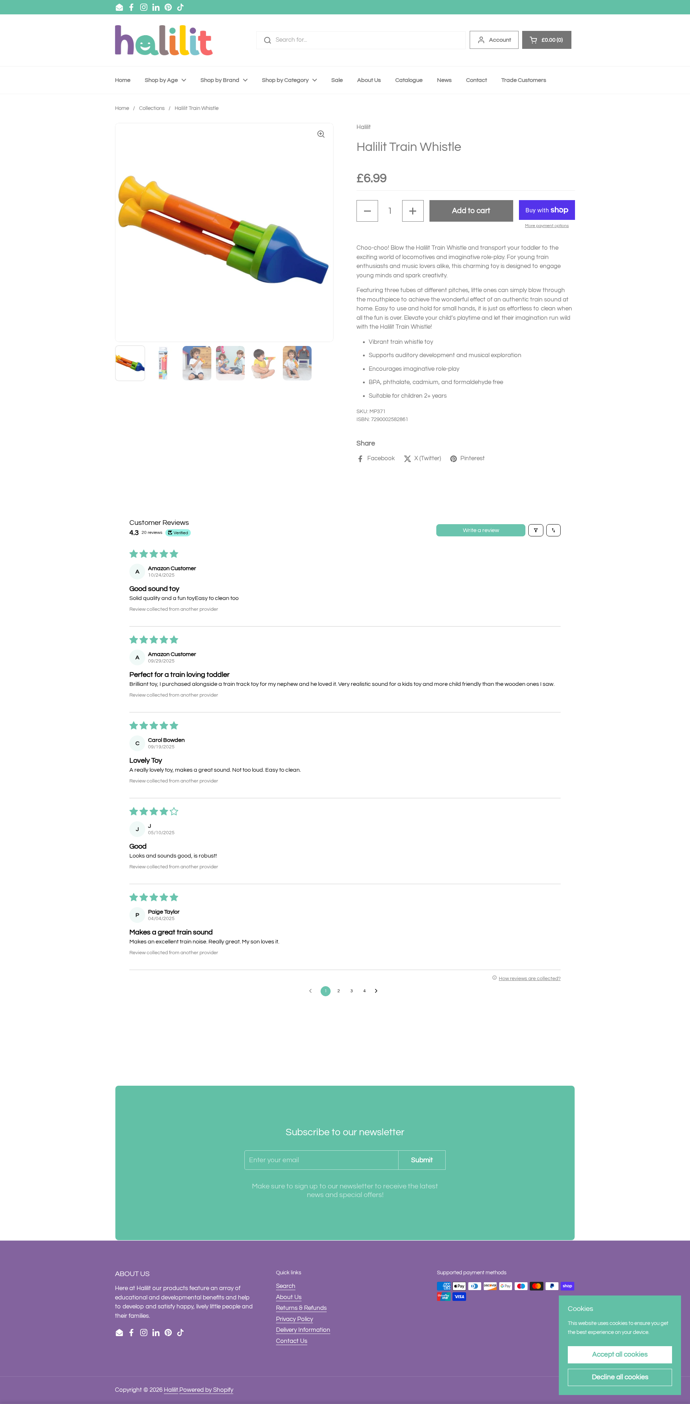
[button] (367, 211)
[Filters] (535, 530)
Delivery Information (303, 1330)
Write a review (481, 530)
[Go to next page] (378, 991)
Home (122, 108)
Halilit (171, 1390)
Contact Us (291, 1341)
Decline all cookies (620, 1377)
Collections (152, 108)
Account (500, 40)
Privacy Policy (294, 1319)
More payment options (547, 225)
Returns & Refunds (301, 1308)
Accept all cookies (620, 1354)
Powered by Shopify (206, 1390)
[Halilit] (164, 40)
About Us (289, 1297)
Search (285, 1286)
